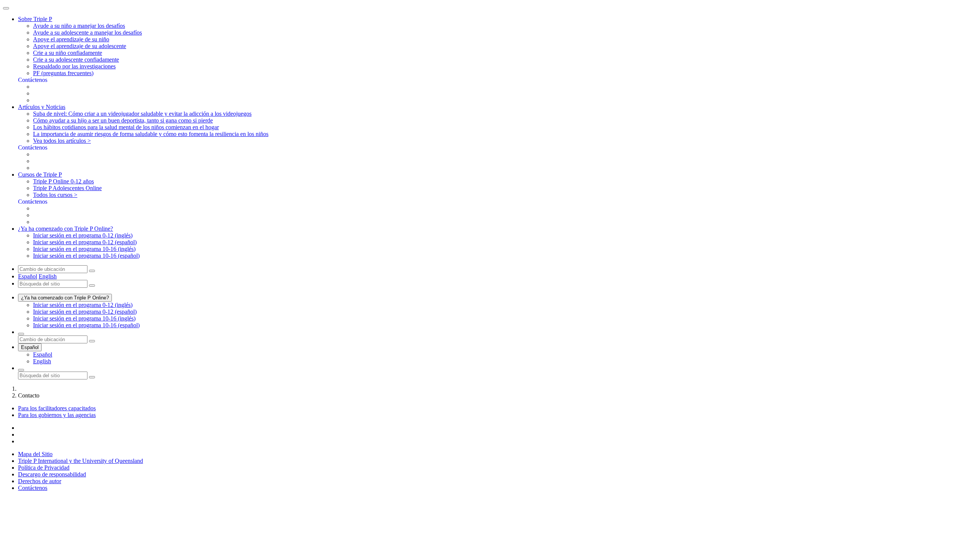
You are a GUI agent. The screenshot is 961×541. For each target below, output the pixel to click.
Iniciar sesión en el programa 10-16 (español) (86, 255)
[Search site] (21, 370)
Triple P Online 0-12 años (63, 181)
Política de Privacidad (43, 467)
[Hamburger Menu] (6, 8)
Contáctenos (32, 488)
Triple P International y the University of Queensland (80, 461)
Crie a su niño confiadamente (67, 53)
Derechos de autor (39, 481)
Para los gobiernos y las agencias (57, 415)
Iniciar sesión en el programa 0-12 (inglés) (83, 235)
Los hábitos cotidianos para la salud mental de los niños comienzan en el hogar (126, 127)
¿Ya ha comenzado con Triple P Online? (65, 298)
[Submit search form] (92, 377)
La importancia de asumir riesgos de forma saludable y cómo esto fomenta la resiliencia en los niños (150, 134)
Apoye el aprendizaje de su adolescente (79, 46)
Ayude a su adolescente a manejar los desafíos (87, 32)
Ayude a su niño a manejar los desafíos (79, 26)
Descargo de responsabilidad (52, 474)
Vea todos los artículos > (62, 141)
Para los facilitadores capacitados (57, 408)
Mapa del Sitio (35, 454)
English (48, 276)
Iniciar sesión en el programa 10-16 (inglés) (84, 249)
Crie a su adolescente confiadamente (76, 59)
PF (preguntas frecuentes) (63, 73)
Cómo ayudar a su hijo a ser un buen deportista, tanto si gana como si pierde (123, 120)
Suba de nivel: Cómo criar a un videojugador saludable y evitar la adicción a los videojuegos (142, 113)
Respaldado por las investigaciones (74, 66)
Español (27, 276)
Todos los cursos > (55, 195)
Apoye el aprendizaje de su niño (71, 39)
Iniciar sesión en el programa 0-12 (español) (85, 242)
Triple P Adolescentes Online (67, 188)
